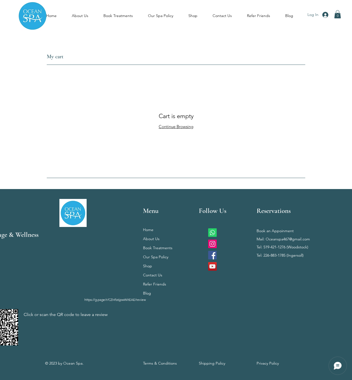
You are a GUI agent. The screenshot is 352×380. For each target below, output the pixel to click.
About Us (151, 238)
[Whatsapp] (212, 232)
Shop (147, 265)
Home (148, 229)
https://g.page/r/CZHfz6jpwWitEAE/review (115, 300)
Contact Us (152, 275)
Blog (147, 293)
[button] (337, 14)
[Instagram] (212, 244)
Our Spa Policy (155, 256)
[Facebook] (212, 255)
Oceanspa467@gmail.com (288, 239)
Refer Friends (154, 284)
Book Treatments (157, 247)
